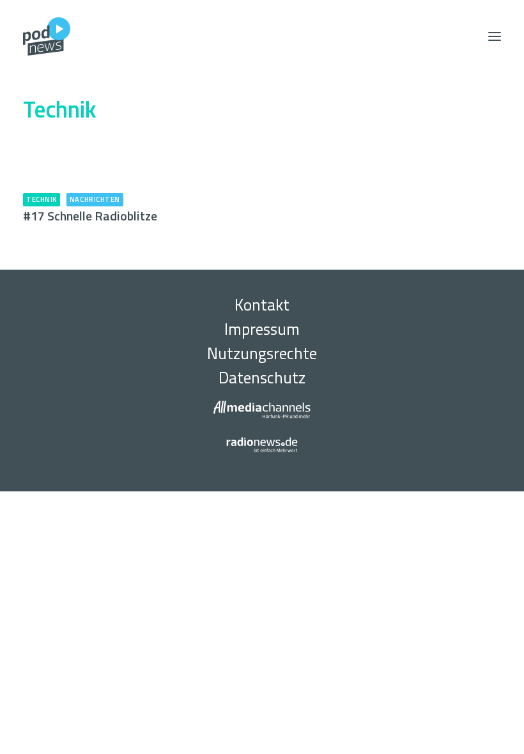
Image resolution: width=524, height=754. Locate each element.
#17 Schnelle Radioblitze (90, 216)
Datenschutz (262, 377)
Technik (41, 199)
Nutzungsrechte (262, 353)
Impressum (262, 329)
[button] (494, 36)
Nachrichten (95, 199)
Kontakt (262, 305)
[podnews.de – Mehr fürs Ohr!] (46, 36)
